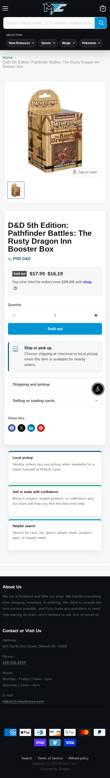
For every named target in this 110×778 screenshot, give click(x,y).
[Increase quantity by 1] (96, 315)
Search (26, 758)
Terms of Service (50, 758)
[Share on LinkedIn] (31, 428)
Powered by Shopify (55, 769)
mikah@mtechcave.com (23, 701)
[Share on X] (21, 428)
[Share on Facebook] (12, 428)
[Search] (100, 23)
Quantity (14, 305)
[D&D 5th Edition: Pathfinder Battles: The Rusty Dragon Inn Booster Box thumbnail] (16, 190)
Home (8, 57)
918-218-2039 (14, 662)
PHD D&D (22, 259)
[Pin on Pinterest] (41, 428)
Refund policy (79, 758)
